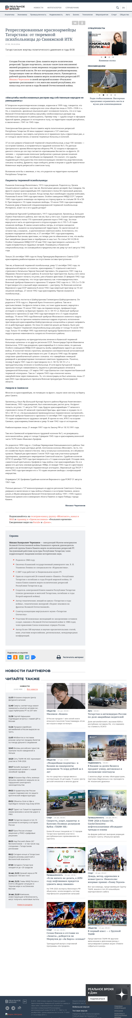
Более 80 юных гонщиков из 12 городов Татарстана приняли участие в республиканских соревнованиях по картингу (64, 829)
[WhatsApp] (21, 657)
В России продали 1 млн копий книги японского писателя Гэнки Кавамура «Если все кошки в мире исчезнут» (66, 718)
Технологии (87, 14)
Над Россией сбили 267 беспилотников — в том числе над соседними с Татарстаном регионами (24, 845)
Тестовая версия (79, 1010)
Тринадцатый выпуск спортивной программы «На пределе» (66, 939)
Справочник (72, 7)
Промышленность (38, 14)
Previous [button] (90, 43)
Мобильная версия (80, 1007)
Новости (38, 7)
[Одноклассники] (82, 23)
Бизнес (76, 14)
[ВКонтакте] (75, 23)
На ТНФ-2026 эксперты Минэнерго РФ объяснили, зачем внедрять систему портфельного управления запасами (64, 886)
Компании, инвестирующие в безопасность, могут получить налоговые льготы (24, 897)
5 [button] (115, 95)
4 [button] (113, 57)
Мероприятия (102, 14)
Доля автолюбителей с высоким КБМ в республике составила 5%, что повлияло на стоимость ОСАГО (107, 720)
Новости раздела (24, 905)
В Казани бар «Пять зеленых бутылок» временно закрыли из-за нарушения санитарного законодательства (24, 781)
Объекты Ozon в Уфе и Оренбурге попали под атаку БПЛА (24, 802)
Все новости (32, 689)
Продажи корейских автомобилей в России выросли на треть (24, 729)
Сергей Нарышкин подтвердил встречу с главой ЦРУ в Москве (24, 718)
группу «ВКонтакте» (59, 516)
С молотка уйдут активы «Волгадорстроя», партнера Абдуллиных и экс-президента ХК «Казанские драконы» (106, 773)
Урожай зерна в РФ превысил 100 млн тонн (23, 874)
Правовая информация (120, 1007)
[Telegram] (27, 657)
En (123, 7)
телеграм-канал (39, 516)
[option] (107, 43)
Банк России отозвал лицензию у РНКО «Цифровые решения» (22, 833)
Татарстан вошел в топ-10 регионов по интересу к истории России (23, 822)
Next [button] (125, 43)
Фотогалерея (54, 7)
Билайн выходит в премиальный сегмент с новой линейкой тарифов (22, 769)
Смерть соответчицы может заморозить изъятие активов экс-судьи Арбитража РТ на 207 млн (24, 708)
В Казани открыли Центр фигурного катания (22, 698)
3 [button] (109, 57)
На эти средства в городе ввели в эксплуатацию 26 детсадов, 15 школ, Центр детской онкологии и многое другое (66, 772)
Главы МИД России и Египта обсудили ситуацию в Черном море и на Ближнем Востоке (24, 885)
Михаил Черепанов (19, 79)
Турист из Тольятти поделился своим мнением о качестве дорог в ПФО (25, 812)
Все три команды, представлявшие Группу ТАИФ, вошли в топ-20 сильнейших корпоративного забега (107, 884)
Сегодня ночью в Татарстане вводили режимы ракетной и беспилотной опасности (24, 856)
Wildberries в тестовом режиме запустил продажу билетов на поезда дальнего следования (24, 740)
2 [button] (105, 57)
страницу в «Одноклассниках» (32, 519)
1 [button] (101, 57)
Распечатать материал (73, 657)
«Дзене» (47, 522)
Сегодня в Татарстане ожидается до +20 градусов (21, 866)
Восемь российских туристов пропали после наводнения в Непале (24, 750)
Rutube (36, 522)
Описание (118, 1011)
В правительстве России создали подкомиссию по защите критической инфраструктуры (23, 793)
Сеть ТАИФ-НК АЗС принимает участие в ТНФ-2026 (25, 760)
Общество (124, 14)
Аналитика (9, 14)
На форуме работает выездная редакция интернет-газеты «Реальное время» (106, 828)
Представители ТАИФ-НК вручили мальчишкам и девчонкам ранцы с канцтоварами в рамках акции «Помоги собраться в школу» (105, 938)
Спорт (114, 14)
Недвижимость (56, 14)
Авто (68, 14)
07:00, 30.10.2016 (12, 44)
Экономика (22, 14)
